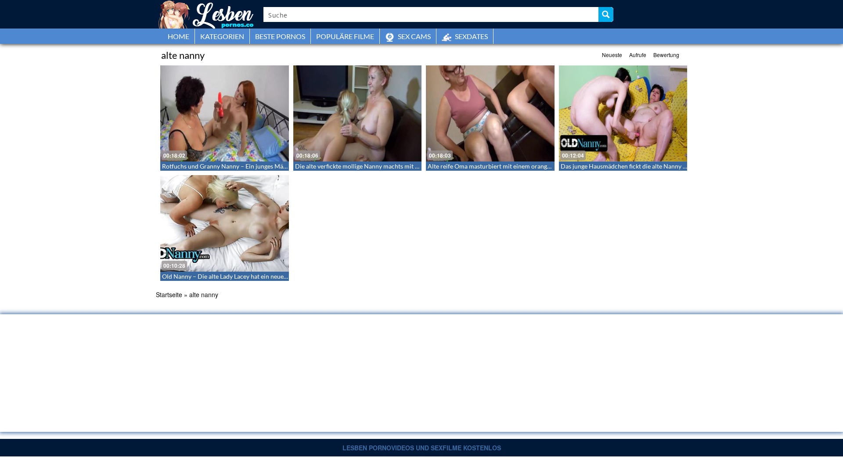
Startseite (169, 294)
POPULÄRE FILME (345, 36)
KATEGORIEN (222, 36)
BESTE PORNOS (280, 36)
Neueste (612, 54)
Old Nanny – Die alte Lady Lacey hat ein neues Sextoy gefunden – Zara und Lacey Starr (278, 276)
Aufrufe (637, 54)
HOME (178, 36)
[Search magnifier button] (605, 14)
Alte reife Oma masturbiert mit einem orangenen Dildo (502, 166)
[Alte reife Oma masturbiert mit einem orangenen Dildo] (490, 113)
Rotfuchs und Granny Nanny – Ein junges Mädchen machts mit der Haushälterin (270, 166)
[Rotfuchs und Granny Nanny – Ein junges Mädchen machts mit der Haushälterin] (224, 113)
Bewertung (666, 54)
